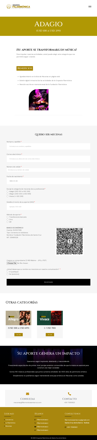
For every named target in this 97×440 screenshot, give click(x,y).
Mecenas (8, 426)
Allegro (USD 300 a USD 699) (20, 194)
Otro (11, 219)
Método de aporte (13, 215)
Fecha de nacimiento (14, 176)
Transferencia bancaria (17, 217)
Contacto (69, 399)
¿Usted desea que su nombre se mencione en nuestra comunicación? (33, 269)
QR (10, 222)
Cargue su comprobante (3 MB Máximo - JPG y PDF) (26, 260)
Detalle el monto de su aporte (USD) (20, 202)
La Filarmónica (10, 423)
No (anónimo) (14, 274)
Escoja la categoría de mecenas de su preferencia (25, 189)
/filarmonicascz (42, 420)
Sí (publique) (13, 272)
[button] (18, 334)
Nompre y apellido (13, 142)
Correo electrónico (14, 154)
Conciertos (9, 420)
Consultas (27, 399)
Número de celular (14, 167)
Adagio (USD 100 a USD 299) (19, 191)
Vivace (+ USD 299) (16, 196)
